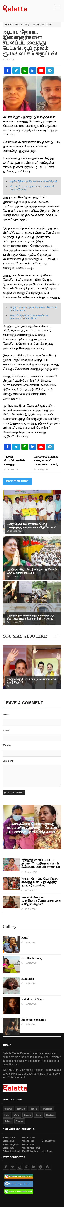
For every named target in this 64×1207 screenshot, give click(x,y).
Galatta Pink (28, 1140)
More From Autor (17, 481)
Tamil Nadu (47, 1108)
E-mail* (6, 729)
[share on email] (41, 70)
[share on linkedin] (32, 70)
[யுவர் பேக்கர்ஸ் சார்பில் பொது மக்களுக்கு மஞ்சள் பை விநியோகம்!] (32, 511)
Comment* (8, 760)
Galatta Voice (28, 1137)
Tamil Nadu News (42, 24)
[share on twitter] (16, 70)
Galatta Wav (8, 1147)
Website (7, 745)
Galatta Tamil (9, 1137)
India (6, 1114)
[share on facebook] (7, 70)
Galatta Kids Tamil (31, 1147)
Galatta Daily (22, 24)
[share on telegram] (50, 70)
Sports (27, 1114)
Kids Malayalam (30, 1151)
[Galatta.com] (15, 8)
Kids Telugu (47, 1151)
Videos (19, 1120)
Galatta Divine (48, 1140)
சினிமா (21, 1108)
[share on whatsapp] (24, 70)
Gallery (7, 1120)
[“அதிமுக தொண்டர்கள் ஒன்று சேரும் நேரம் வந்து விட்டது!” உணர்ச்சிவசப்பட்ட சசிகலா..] (32, 557)
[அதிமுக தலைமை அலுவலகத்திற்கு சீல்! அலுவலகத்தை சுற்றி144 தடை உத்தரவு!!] (32, 603)
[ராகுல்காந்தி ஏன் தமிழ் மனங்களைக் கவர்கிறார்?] (32, 666)
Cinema (8, 1108)
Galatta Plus (8, 1140)
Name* (6, 714)
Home (8, 24)
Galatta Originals (11, 1144)
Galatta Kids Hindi (11, 1151)
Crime (38, 1114)
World (16, 1114)
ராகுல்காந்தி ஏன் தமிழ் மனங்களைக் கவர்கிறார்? (33, 181)
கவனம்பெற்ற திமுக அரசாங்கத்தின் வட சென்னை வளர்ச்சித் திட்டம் (29, 316)
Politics (33, 1108)
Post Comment (15, 792)
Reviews (50, 1114)
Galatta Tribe (28, 1144)
